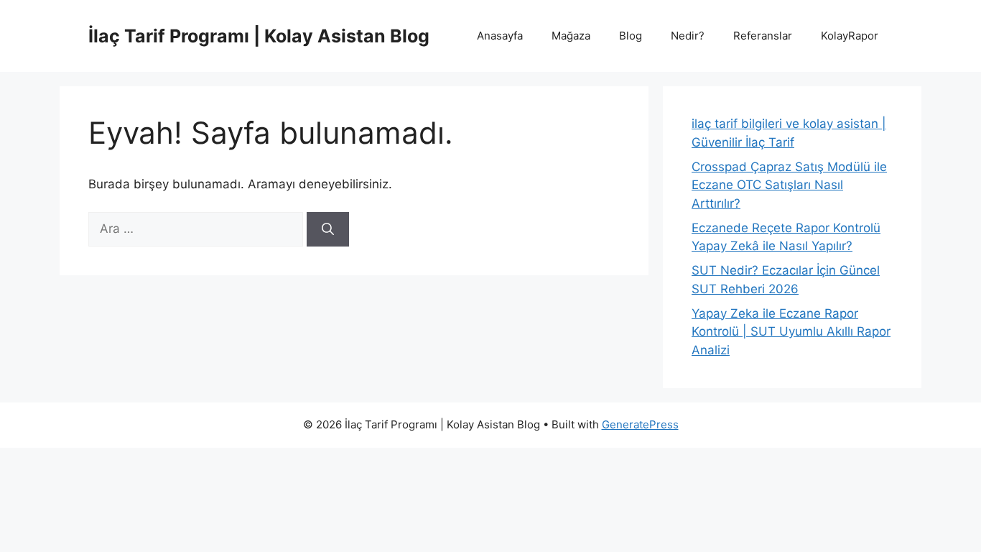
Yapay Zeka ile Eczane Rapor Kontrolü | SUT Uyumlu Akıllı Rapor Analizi (791, 331)
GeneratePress (640, 424)
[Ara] (328, 229)
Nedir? (688, 35)
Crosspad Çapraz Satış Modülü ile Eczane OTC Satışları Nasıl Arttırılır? (789, 185)
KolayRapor (849, 35)
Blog (630, 35)
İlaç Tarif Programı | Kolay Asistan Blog (258, 36)
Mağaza (571, 35)
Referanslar (762, 35)
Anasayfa (500, 35)
